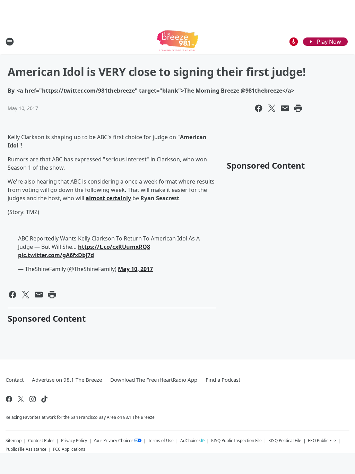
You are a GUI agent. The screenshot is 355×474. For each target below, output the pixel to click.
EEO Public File (322, 440)
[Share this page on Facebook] (258, 108)
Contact (15, 379)
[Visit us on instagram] (32, 399)
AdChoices (190, 440)
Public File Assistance (26, 449)
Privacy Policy (74, 440)
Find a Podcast (223, 379)
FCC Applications (69, 449)
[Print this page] (298, 108)
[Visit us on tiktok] (44, 399)
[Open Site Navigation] (10, 41)
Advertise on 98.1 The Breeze (67, 379)
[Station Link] (177, 41)
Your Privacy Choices (113, 440)
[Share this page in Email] (285, 108)
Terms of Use (161, 440)
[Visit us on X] (21, 399)
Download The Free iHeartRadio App (153, 379)
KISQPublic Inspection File (236, 440)
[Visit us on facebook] (9, 399)
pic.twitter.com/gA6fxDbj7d (56, 255)
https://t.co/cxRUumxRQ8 (114, 247)
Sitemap (13, 440)
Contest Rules (41, 440)
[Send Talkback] (293, 41)
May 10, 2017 (135, 269)
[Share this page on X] (272, 108)
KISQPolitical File (284, 440)
